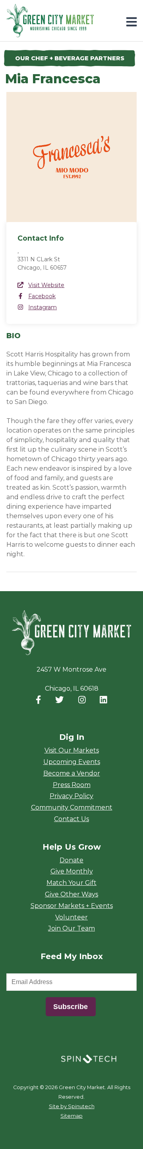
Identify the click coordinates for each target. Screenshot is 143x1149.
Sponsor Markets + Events (72, 906)
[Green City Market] (71, 633)
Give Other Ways (71, 894)
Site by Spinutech (72, 1106)
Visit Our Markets (71, 750)
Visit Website (46, 285)
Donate (71, 860)
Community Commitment (71, 807)
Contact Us (71, 819)
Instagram (42, 307)
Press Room (72, 785)
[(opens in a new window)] (88, 1058)
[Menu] (131, 22)
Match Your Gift (71, 883)
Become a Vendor (71, 773)
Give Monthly (71, 871)
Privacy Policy (71, 796)
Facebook (42, 296)
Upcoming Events (71, 762)
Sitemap (71, 1116)
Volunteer (71, 917)
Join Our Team (71, 928)
